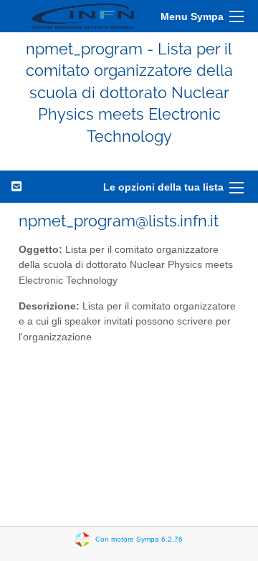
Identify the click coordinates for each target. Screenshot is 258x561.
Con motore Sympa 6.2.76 (139, 539)
